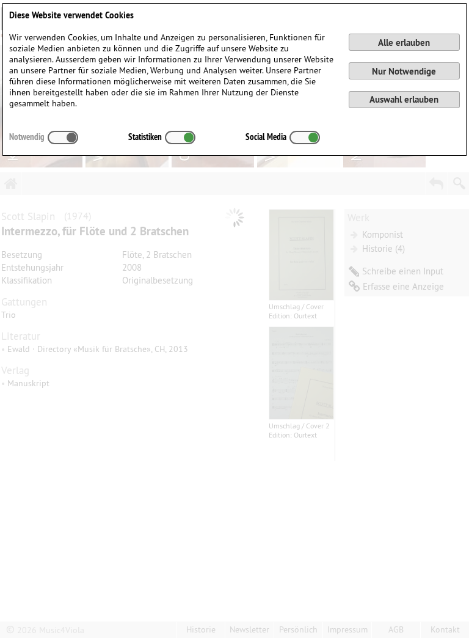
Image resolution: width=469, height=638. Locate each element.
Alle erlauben (404, 42)
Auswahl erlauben (403, 99)
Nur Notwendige (404, 71)
